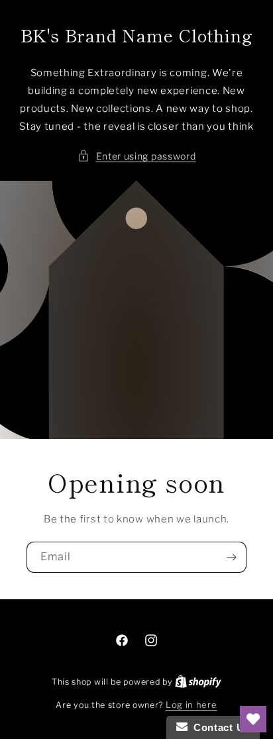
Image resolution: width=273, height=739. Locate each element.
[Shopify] (198, 681)
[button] (137, 156)
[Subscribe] (231, 557)
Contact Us (219, 727)
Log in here (191, 704)
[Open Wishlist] (253, 719)
